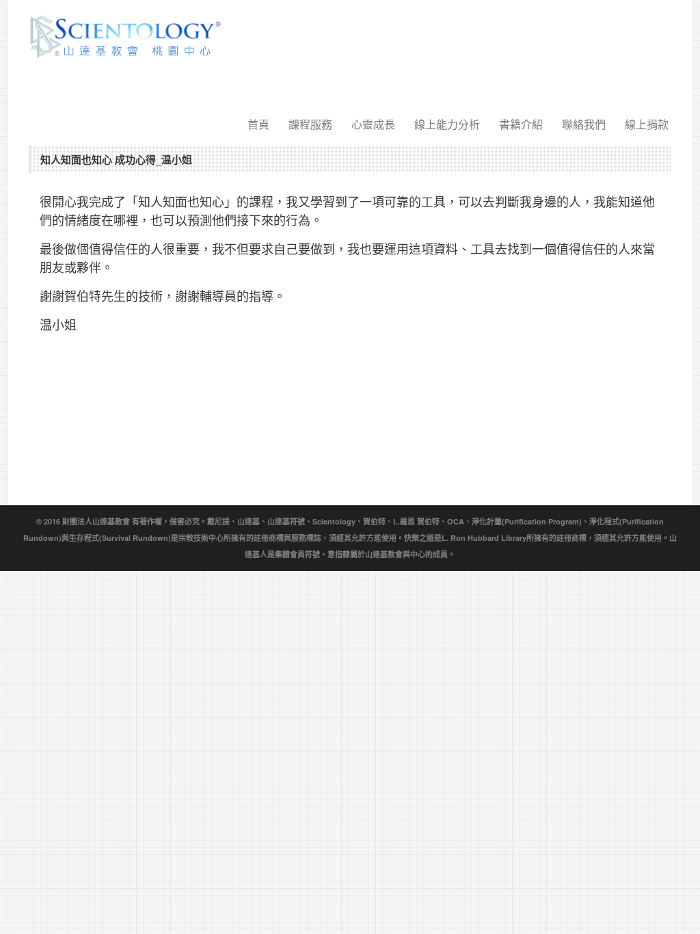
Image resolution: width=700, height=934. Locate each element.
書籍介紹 (521, 124)
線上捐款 (647, 124)
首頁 (258, 124)
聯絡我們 (584, 124)
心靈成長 (373, 124)
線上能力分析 (447, 124)
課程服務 (310, 124)
